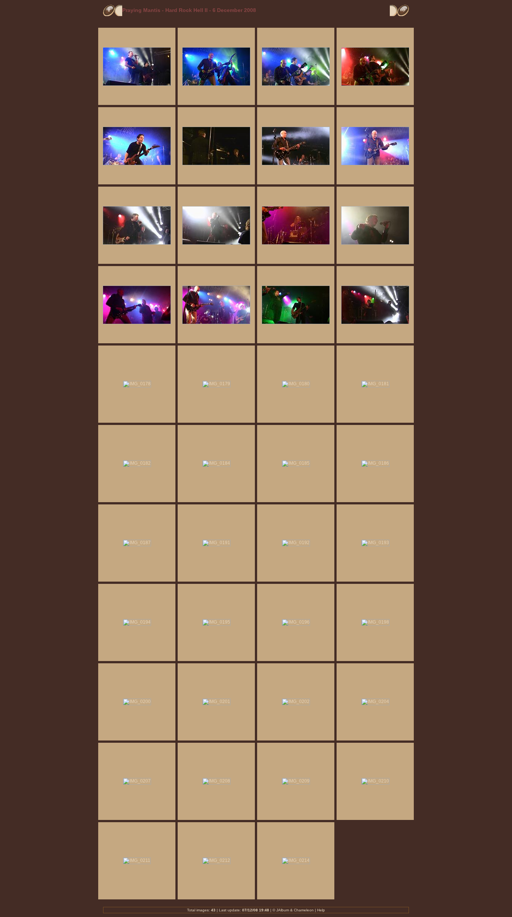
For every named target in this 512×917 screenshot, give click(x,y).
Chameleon (304, 910)
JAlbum (282, 910)
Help (321, 910)
